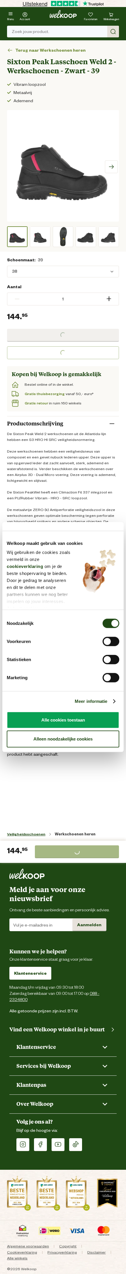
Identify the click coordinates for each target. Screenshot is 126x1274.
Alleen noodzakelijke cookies (63, 738)
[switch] (111, 641)
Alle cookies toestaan (63, 719)
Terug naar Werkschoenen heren (50, 50)
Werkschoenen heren (75, 834)
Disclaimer (96, 1252)
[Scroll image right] (111, 166)
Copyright (67, 1246)
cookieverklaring (25, 566)
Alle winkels (17, 1258)
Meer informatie (91, 701)
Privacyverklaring (62, 1252)
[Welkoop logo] (63, 14)
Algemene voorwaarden (28, 1246)
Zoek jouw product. (30, 31)
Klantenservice (30, 973)
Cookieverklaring (22, 1252)
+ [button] (109, 299)
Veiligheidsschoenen (26, 834)
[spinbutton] (63, 299)
